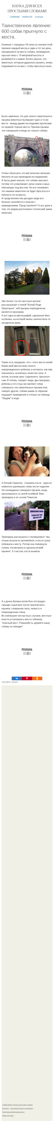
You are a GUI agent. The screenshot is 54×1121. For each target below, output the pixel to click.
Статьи (39, 16)
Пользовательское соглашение (21, 1108)
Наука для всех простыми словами (27, 8)
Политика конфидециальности (13, 1112)
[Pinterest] (27, 678)
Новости (27, 16)
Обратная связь (8, 1115)
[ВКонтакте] (17, 678)
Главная (15, 16)
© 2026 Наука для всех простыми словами (17, 1105)
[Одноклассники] (37, 678)
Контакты (5, 1108)
